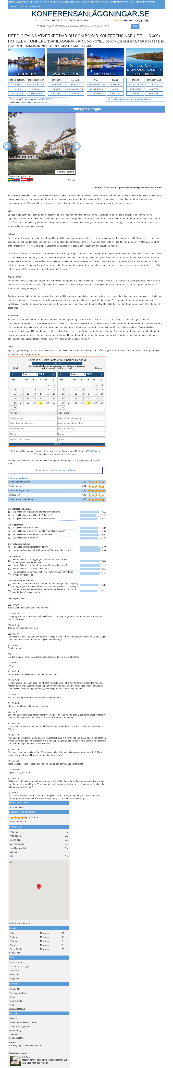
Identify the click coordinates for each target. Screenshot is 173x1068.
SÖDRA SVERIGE (105, 74)
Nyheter (136, 2)
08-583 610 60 (45, 99)
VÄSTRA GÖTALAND (75, 89)
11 (21, 394)
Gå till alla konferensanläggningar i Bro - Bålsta (129, 99)
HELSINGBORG (96, 89)
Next (74, 144)
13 (34, 394)
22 (47, 398)
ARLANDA (17, 85)
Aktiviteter (148, 2)
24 (15, 403)
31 (15, 407)
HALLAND (75, 80)
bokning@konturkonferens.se (33, 102)
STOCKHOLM (26, 74)
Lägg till (57, 363)
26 (28, 403)
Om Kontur (87, 2)
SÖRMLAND (135, 94)
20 (34, 398)
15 (47, 394)
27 (34, 403)
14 (41, 394)
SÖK (134, 26)
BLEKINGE (115, 85)
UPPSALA (154, 85)
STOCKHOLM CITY (17, 80)
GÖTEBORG (57, 80)
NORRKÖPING (135, 89)
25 (21, 403)
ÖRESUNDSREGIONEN (96, 85)
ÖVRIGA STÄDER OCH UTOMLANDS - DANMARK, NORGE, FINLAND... (144, 70)
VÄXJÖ (115, 89)
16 (54, 394)
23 (54, 398)
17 (15, 398)
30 (54, 403)
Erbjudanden (102, 2)
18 (21, 398)
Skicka (57, 444)
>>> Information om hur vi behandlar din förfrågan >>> (55, 470)
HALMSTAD (75, 85)
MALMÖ (96, 80)
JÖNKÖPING (115, 94)
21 (41, 398)
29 (47, 403)
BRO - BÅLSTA (17, 94)
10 (15, 394)
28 (41, 403)
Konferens (45, 2)
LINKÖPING (154, 94)
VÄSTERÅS (153, 89)
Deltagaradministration (66, 2)
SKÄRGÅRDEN (36, 94)
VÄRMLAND (75, 94)
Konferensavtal (120, 2)
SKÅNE (115, 80)
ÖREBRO (135, 80)
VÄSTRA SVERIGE (66, 74)
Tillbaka (72, 180)
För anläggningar (29, 7)
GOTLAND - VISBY (135, 85)
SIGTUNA (36, 89)
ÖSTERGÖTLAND (154, 80)
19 (28, 398)
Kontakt (13, 7)
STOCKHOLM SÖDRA (35, 85)
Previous (5, 144)
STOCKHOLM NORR (36, 80)
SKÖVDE (56, 89)
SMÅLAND (96, 94)
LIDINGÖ (17, 89)
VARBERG (57, 94)
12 (28, 394)
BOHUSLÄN (56, 85)
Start (11, 2)
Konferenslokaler (27, 2)
